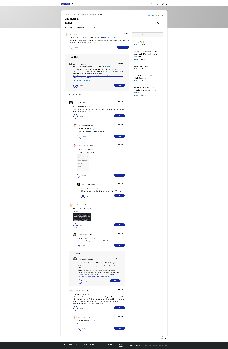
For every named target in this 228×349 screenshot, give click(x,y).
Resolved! (151, 15)
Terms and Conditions (91, 344)
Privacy (109, 344)
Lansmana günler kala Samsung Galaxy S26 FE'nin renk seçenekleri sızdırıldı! (147, 54)
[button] (126, 33)
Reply (119, 85)
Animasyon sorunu (141, 66)
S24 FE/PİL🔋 (139, 42)
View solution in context (80, 80)
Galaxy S (113, 37)
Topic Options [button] (158, 23)
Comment (123, 47)
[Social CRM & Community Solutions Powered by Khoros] (165, 338)
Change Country (135, 345)
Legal (121, 344)
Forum (74, 4)
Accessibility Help (70, 344)
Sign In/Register (155, 4)
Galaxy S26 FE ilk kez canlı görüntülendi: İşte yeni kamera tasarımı (146, 90)
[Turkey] (65, 4)
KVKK (121, 346)
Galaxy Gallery (81, 4)
